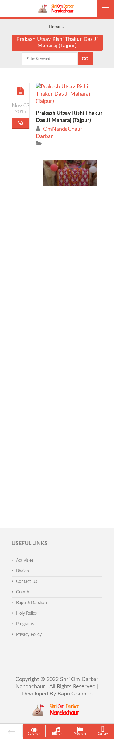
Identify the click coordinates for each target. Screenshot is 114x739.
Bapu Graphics (74, 694)
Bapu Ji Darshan (31, 603)
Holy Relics (26, 613)
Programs (25, 624)
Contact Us (26, 582)
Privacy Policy (29, 635)
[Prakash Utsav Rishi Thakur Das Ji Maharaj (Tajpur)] (20, 91)
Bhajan (22, 571)
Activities (24, 560)
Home (54, 27)
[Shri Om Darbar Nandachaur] (57, 9)
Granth (22, 592)
